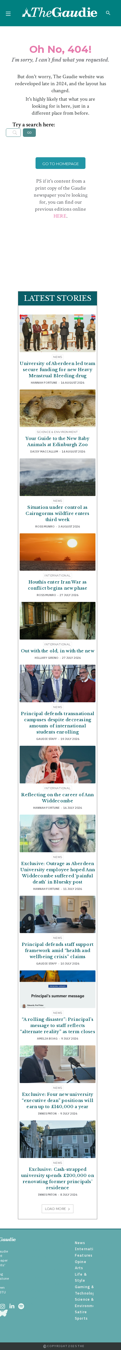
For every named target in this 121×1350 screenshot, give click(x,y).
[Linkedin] (12, 1307)
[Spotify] (21, 1307)
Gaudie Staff (46, 739)
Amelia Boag (47, 1038)
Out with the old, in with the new (57, 651)
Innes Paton (47, 1113)
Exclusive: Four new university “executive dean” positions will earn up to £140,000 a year (57, 1100)
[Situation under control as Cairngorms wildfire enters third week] (57, 477)
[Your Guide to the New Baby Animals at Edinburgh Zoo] (57, 408)
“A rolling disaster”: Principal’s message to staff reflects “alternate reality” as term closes (57, 1025)
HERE (59, 216)
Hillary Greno (46, 658)
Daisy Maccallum (44, 451)
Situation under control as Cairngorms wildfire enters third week (57, 513)
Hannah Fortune (44, 383)
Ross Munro (45, 526)
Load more (55, 1208)
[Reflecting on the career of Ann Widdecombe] (57, 764)
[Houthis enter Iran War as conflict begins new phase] (57, 552)
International (57, 575)
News (57, 357)
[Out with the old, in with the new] (57, 621)
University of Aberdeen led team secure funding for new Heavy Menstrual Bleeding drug (57, 369)
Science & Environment (57, 432)
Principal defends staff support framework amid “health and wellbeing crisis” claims (57, 950)
